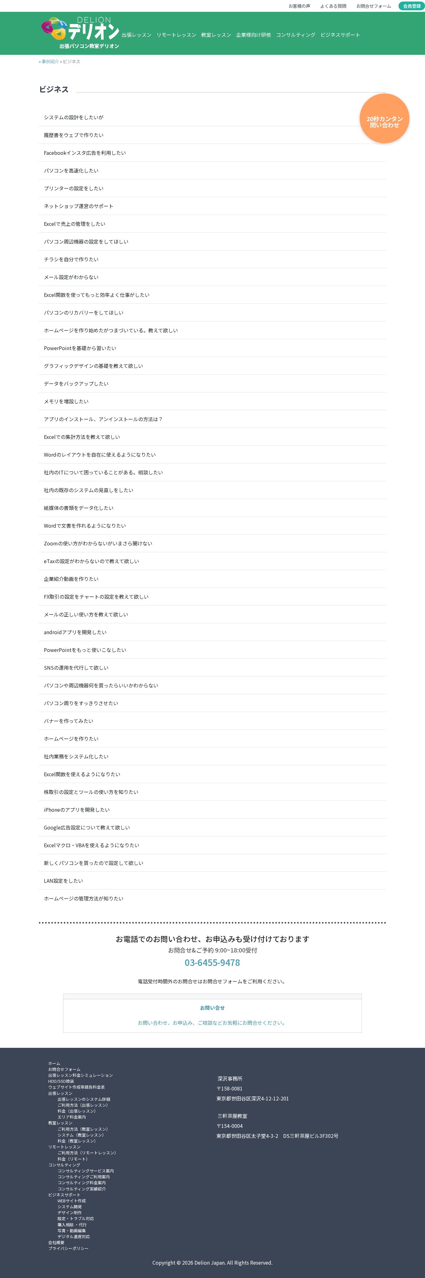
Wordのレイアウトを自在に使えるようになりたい (100, 454)
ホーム (54, 1063)
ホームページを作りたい (71, 738)
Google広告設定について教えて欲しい (87, 827)
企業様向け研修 (253, 34)
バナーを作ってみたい (68, 721)
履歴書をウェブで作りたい (74, 135)
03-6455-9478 (212, 962)
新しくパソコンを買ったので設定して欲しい (93, 863)
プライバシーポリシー (68, 1248)
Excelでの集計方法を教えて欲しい (82, 436)
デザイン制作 (70, 1212)
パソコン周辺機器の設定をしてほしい (86, 241)
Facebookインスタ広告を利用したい (85, 152)
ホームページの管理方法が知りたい (84, 898)
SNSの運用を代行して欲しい (76, 667)
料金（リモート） (74, 1159)
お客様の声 (299, 5)
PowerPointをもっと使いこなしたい (85, 649)
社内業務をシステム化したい (76, 756)
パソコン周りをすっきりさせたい (81, 703)
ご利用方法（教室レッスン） (84, 1129)
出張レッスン (137, 34)
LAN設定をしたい (63, 880)
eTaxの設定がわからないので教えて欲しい (91, 561)
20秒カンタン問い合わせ (385, 121)
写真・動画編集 (72, 1230)
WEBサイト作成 (72, 1201)
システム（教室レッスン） (82, 1135)
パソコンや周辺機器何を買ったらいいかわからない (101, 685)
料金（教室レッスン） (78, 1141)
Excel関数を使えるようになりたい (82, 774)
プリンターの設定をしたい (74, 188)
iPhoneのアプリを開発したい (77, 809)
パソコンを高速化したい (71, 170)
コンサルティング (295, 34)
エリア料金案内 (72, 1117)
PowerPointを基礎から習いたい (80, 348)
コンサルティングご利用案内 (84, 1177)
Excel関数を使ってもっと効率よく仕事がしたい (97, 294)
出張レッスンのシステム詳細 (84, 1099)
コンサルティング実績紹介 (82, 1189)
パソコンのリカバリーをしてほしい (84, 312)
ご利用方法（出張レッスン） (84, 1105)
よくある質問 (333, 5)
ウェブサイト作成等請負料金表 (76, 1087)
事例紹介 (50, 61)
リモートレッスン (176, 34)
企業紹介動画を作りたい (71, 578)
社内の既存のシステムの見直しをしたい (88, 490)
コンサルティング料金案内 (82, 1182)
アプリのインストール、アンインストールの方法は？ (103, 419)
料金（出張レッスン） (78, 1111)
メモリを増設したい (66, 401)
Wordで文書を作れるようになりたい (85, 525)
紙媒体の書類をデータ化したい (79, 507)
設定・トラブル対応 (76, 1218)
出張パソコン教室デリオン (89, 46)
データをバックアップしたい (76, 383)
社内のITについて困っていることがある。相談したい (103, 472)
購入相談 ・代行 (72, 1225)
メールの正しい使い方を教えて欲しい (86, 614)
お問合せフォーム (373, 5)
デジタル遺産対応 (74, 1236)
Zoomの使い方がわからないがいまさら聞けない (98, 543)
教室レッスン (216, 34)
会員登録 (412, 5)
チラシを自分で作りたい (71, 259)
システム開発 (70, 1206)
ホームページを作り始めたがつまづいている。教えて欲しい (111, 330)
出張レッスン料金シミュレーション (80, 1075)
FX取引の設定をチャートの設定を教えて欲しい (96, 596)
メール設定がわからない (71, 277)
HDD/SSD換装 (61, 1081)
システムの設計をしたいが (74, 117)
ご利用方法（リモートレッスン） (88, 1153)
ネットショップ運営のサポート (79, 206)
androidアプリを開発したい (75, 632)
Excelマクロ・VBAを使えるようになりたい (91, 845)
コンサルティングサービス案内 (86, 1171)
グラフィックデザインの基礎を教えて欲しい (93, 365)
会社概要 (56, 1242)
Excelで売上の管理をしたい (74, 223)
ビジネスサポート (340, 34)
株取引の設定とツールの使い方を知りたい (91, 792)
